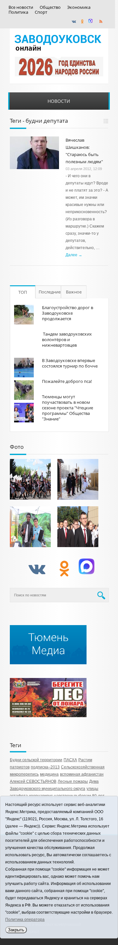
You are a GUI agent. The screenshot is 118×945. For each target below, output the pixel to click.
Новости (59, 101)
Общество (50, 7)
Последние (50, 292)
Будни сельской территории (36, 760)
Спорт (41, 12)
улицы (92, 788)
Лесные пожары (73, 781)
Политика (18, 12)
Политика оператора (25, 919)
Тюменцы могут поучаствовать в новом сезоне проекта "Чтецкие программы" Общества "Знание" (67, 408)
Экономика (78, 7)
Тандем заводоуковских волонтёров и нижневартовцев (67, 339)
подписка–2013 (45, 767)
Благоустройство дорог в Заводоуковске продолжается (67, 313)
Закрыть (16, 929)
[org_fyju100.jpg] (30, 479)
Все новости (21, 7)
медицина (49, 774)
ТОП (22, 292)
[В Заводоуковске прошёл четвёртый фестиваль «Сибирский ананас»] (30, 526)
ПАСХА (70, 760)
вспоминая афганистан (82, 774)
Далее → (74, 255)
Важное (74, 292)
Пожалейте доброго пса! (67, 381)
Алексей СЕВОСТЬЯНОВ (33, 781)
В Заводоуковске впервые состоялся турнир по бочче (70, 363)
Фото (17, 446)
